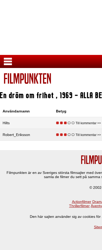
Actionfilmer (81, 202)
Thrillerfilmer (79, 206)
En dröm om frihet (28, 95)
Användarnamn (16, 111)
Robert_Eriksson (16, 135)
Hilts (6, 123)
